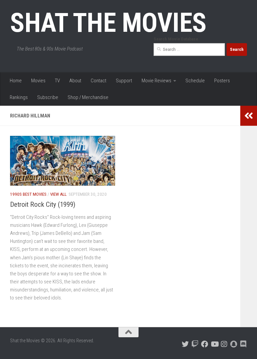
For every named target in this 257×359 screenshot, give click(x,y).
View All (58, 194)
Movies (38, 81)
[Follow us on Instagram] (224, 344)
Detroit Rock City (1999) (42, 204)
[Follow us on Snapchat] (233, 344)
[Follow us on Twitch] (194, 344)
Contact (98, 81)
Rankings (19, 97)
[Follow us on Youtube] (214, 344)
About (75, 81)
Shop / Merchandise (88, 97)
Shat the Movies (108, 22)
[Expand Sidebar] (248, 116)
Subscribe (47, 97)
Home (16, 81)
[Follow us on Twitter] (185, 344)
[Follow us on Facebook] (204, 344)
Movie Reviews (156, 81)
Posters (222, 81)
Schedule (195, 81)
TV (57, 81)
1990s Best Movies (28, 194)
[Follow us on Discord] (243, 344)
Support (124, 81)
